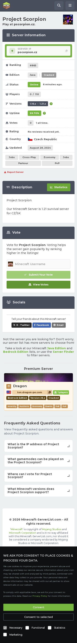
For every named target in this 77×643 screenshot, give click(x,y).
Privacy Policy (39, 596)
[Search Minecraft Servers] (58, 5)
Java (32, 74)
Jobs (12, 157)
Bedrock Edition (15, 352)
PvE (57, 406)
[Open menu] (70, 5)
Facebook (43, 325)
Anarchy (12, 406)
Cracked (49, 74)
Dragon (20, 386)
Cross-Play (29, 157)
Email (60, 325)
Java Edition (56, 348)
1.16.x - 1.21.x (38, 103)
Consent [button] (38, 607)
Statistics (59, 627)
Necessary (15, 627)
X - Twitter (23, 325)
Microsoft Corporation (22, 532)
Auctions (24, 406)
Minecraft (17, 529)
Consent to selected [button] (38, 617)
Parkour (23, 163)
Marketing (15, 634)
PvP (57, 163)
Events (48, 406)
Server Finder (63, 352)
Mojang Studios (51, 529)
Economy (49, 157)
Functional (38, 627)
